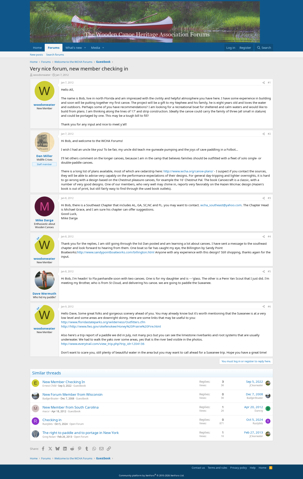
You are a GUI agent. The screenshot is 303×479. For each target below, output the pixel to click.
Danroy (259, 410)
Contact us (198, 467)
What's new (74, 47)
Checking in (52, 419)
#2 (269, 134)
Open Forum (76, 424)
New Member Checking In (63, 381)
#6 (269, 306)
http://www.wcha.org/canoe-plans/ (188, 171)
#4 (269, 236)
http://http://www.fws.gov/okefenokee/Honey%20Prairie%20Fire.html (111, 326)
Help (253, 467)
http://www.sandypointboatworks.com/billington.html (115, 252)
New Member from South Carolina (70, 407)
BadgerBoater (50, 398)
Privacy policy (238, 467)
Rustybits (47, 424)
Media (95, 47)
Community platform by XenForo (151, 475)
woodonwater (41, 75)
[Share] (263, 82)
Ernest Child (49, 385)
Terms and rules (217, 467)
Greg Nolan (49, 436)
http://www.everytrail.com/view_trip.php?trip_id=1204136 (102, 344)
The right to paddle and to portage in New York (80, 432)
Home (37, 47)
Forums (53, 47)
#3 (269, 198)
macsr (46, 411)
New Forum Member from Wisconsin (72, 394)
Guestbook (79, 385)
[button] (85, 47)
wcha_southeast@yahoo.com (221, 205)
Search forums (55, 54)
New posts (36, 54)
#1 (269, 82)
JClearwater (256, 385)
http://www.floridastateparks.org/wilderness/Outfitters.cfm (103, 322)
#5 (269, 271)
